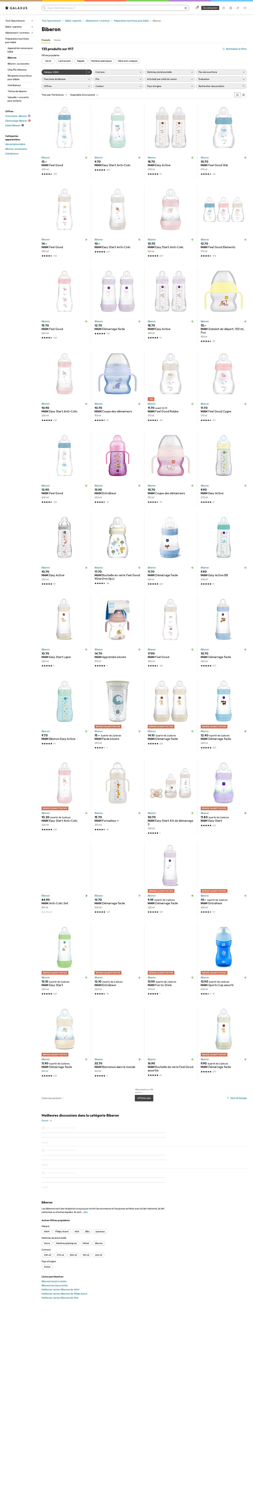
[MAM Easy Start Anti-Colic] (117, 141)
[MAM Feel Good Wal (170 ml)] (223, 141)
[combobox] (58, 95)
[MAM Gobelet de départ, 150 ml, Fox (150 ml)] (223, 305)
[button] (86, 157)
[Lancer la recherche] (44, 8)
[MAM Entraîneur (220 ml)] (117, 469)
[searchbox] (218, 86)
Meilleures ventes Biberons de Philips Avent (64, 1293)
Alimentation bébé (15, 144)
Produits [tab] (46, 40)
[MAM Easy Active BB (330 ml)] (223, 551)
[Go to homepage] (16, 8)
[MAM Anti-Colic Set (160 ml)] (64, 879)
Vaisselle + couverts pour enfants (18, 99)
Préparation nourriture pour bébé (17, 40)
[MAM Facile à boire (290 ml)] (117, 715)
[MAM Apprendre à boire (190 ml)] (117, 633)
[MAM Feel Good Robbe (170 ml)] (170, 387)
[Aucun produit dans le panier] (244, 8)
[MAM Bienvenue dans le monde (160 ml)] (117, 1043)
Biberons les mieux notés (55, 1285)
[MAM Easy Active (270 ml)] (223, 469)
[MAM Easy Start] (223, 797)
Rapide (80, 61)
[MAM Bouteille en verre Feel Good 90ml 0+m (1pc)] (117, 551)
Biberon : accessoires (18, 63)
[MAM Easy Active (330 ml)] (170, 141)
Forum (45, 1120)
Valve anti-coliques (128, 61)
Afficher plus (144, 1098)
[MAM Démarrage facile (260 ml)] (223, 715)
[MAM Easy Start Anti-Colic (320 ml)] (64, 797)
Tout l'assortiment (15, 20)
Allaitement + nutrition (17, 32)
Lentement (64, 61)
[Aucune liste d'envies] (237, 8)
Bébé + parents (13, 26)
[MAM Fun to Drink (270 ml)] (170, 961)
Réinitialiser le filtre (236, 49)
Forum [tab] (57, 40)
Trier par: (46, 94)
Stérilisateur (14, 85)
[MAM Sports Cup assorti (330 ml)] (223, 961)
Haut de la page (238, 1098)
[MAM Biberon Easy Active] (64, 715)
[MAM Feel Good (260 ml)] (64, 141)
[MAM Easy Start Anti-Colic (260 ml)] (64, 387)
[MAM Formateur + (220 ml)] (117, 797)
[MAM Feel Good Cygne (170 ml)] (223, 387)
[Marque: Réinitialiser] (89, 72)
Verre (48, 61)
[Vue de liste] (243, 95)
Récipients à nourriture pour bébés (20, 77)
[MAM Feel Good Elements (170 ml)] (223, 223)
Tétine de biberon (17, 91)
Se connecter (210, 7)
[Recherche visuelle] (185, 8)
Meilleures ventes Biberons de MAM (60, 1289)
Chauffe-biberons (17, 69)
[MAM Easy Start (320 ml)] (64, 961)
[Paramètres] (196, 8)
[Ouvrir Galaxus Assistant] (223, 8)
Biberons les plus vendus (54, 1281)
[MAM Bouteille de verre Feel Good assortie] (170, 1043)
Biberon (12, 57)
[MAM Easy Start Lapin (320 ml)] (64, 633)
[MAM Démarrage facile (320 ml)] (223, 633)
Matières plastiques (101, 61)
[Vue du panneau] (237, 95)
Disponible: (76, 94)
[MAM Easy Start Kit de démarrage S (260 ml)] (170, 797)
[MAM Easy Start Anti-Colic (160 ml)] (170, 223)
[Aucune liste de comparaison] (230, 8)
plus (86, 1212)
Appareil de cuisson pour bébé (20, 50)
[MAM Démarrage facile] (117, 305)
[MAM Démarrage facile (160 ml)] (170, 551)
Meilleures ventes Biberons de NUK (60, 1297)
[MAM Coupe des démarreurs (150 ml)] (117, 387)
